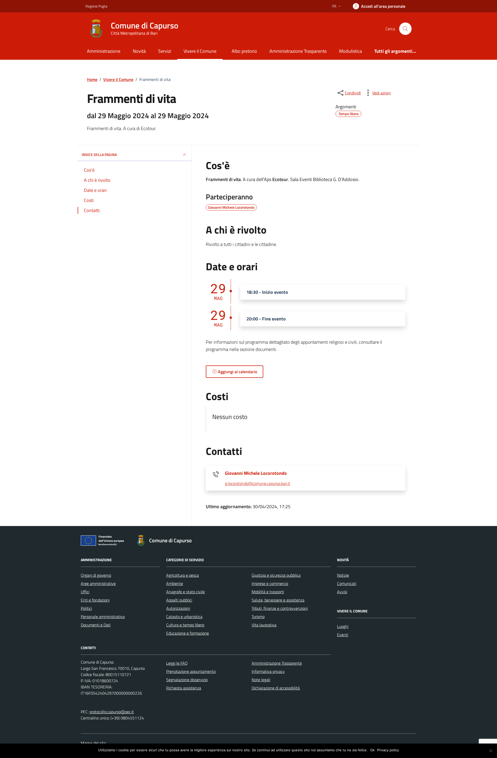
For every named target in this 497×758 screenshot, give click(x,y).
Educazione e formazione (187, 633)
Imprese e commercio (270, 583)
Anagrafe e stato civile (185, 592)
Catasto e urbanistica (184, 616)
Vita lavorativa (264, 625)
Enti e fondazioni (95, 600)
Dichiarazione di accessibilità (276, 688)
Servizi (164, 51)
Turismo (258, 616)
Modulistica (350, 51)
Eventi (342, 635)
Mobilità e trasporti (268, 592)
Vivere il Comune (200, 51)
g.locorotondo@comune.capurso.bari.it (257, 483)
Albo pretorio (244, 51)
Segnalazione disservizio (187, 680)
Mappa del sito (93, 743)
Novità (139, 51)
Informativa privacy (268, 671)
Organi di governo (96, 575)
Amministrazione (103, 51)
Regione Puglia (96, 6)
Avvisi (342, 592)
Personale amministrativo (103, 616)
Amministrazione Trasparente (298, 51)
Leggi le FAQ (177, 663)
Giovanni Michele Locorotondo (256, 473)
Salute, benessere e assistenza (278, 600)
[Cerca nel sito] (405, 28)
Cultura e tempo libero (185, 625)
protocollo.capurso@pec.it (112, 712)
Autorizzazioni (178, 608)
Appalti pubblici (179, 600)
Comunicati (346, 583)
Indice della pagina (99, 154)
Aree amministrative (98, 583)
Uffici (85, 592)
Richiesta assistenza (183, 688)
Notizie (343, 575)
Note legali (261, 680)
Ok (372, 750)
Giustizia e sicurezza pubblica (276, 575)
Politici (86, 608)
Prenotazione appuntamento (191, 671)
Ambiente (174, 583)
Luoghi (342, 626)
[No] (490, 750)
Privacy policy (388, 750)
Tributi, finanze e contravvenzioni (280, 608)
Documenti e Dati (96, 625)
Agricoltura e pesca (182, 575)
